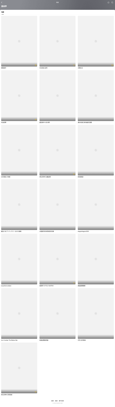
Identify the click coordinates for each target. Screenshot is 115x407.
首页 (52, 400)
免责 (56, 400)
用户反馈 (61, 400)
